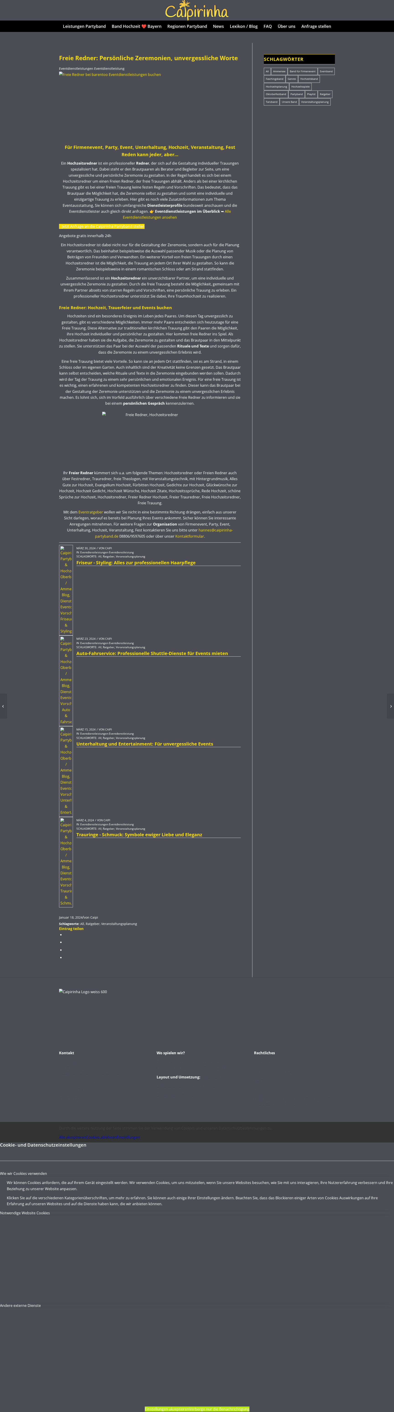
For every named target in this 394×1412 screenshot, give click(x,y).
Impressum (264, 1062)
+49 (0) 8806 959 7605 (84, 1083)
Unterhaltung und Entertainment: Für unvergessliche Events (144, 744)
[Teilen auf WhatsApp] (65, 942)
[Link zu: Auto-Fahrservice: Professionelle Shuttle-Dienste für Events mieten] (66, 681)
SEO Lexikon (192, 1095)
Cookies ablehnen (101, 1137)
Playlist (311, 94)
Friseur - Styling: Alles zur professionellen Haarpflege (136, 563)
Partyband (296, 94)
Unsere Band (289, 102)
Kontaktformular (189, 536)
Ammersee (279, 71)
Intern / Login (70, 1098)
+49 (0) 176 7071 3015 (89, 1089)
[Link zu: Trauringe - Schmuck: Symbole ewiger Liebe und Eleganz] (66, 862)
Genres (292, 78)
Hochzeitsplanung (276, 86)
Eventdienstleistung (109, 68)
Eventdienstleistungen (76, 68)
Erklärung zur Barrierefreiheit (279, 1098)
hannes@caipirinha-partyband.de (100, 1074)
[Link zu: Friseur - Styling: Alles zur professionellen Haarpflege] (66, 590)
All (99, 556)
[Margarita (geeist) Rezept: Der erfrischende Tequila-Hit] (3, 706)
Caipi (108, 548)
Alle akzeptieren (72, 1137)
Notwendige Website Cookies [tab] (25, 1212)
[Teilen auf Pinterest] (65, 949)
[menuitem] (84, 26)
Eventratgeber (90, 512)
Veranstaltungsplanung (130, 556)
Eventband (326, 71)
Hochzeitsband (309, 78)
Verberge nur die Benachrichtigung (219, 1409)
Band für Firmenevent (303, 71)
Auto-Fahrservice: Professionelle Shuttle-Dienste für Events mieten (152, 653)
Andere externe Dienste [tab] (20, 1305)
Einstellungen (128, 1137)
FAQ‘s (258, 1089)
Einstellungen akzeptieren (167, 1409)
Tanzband (271, 102)
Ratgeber (108, 556)
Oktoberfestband (276, 94)
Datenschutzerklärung (273, 1071)
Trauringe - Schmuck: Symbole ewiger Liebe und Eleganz (139, 835)
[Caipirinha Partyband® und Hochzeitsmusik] (196, 10)
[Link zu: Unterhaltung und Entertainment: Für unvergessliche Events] (66, 772)
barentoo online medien (199, 1086)
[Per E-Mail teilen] (65, 957)
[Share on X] (65, 934)
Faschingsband (274, 78)
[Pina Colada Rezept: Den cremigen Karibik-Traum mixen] (390, 706)
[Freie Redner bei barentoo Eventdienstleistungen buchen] (145, 74)
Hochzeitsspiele (300, 86)
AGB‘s (259, 1080)
